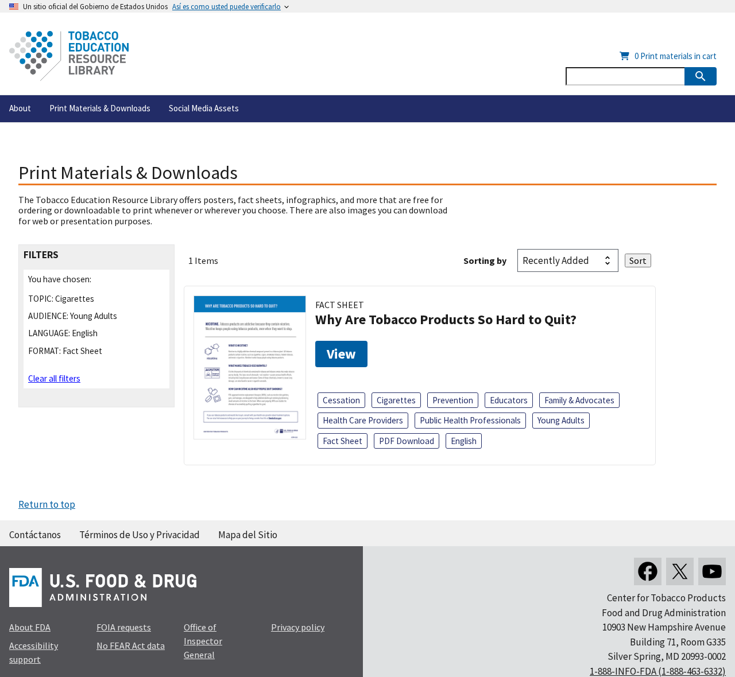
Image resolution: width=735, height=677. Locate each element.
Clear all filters (54, 378)
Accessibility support (33, 652)
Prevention (452, 400)
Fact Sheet (342, 440)
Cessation (341, 400)
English (464, 440)
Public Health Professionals (470, 420)
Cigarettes (396, 400)
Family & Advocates (579, 400)
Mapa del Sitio (247, 534)
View (341, 354)
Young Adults (561, 420)
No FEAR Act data (130, 645)
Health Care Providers (363, 420)
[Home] (69, 56)
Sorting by (484, 260)
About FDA (30, 627)
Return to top (46, 504)
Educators (509, 400)
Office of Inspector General (203, 640)
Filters (41, 255)
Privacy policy (297, 627)
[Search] (700, 76)
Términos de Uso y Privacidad (139, 534)
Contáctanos (35, 534)
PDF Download (406, 440)
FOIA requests (123, 627)
